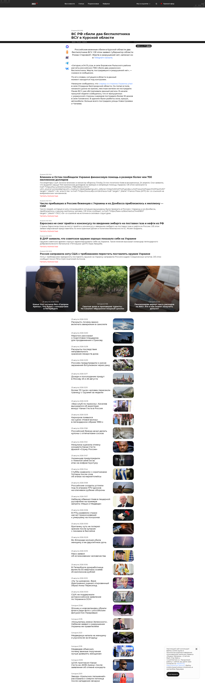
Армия (74, 42)
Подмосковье (93, 4)
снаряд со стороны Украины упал (115, 83)
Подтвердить (173, 674)
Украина (84, 42)
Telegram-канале (103, 57)
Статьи (81, 4)
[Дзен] (144, 46)
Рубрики (106, 4)
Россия (79, 42)
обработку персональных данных (175, 664)
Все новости (70, 4)
